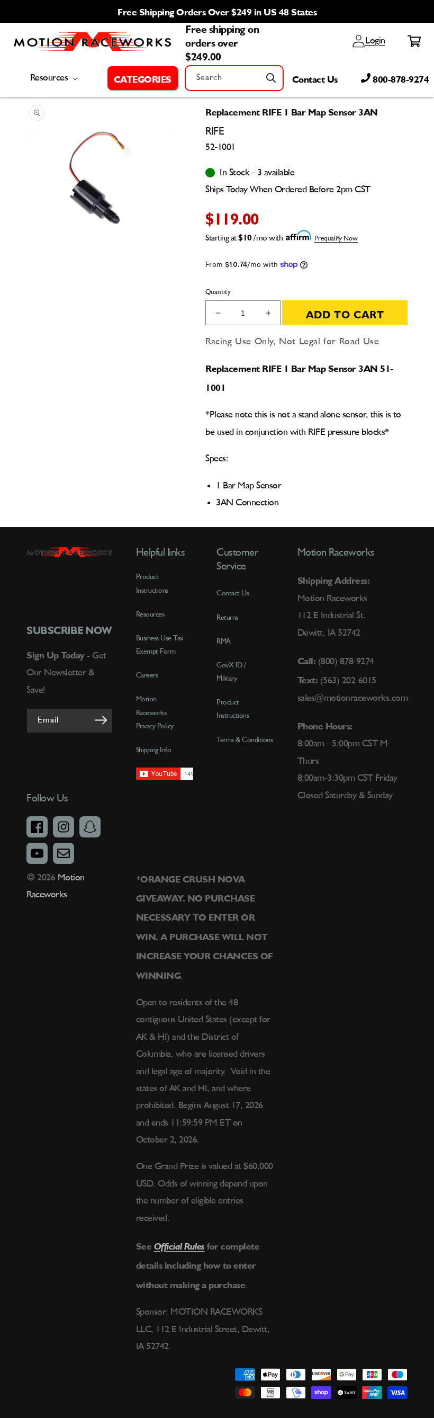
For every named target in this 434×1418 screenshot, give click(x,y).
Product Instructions (232, 709)
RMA (223, 641)
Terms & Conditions (244, 740)
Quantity (218, 292)
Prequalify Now (336, 238)
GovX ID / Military (231, 672)
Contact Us (315, 78)
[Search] (271, 78)
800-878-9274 (399, 78)
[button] (142, 77)
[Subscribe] (101, 720)
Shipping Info (153, 750)
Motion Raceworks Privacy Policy (155, 712)
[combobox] (234, 78)
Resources (150, 614)
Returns (227, 617)
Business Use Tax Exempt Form (160, 645)
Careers (147, 675)
